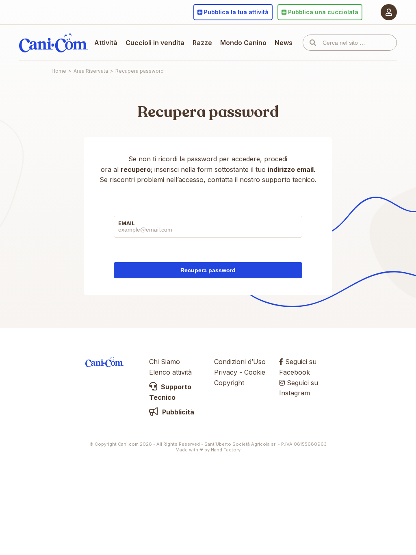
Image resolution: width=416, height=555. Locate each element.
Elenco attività (170, 372)
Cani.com (53, 43)
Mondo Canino (243, 43)
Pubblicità (177, 412)
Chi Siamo (164, 362)
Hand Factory (225, 450)
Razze (202, 43)
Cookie (254, 372)
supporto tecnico (288, 180)
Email (126, 223)
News (283, 43)
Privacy (225, 372)
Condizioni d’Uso (240, 362)
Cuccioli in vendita (155, 43)
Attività (105, 43)
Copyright (229, 383)
